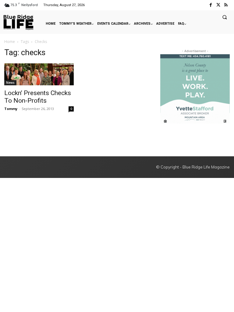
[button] (224, 17)
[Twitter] (218, 5)
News (10, 82)
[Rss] (226, 5)
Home (9, 41)
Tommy (10, 108)
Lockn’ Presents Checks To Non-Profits (37, 96)
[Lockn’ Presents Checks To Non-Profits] (39, 74)
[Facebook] (210, 5)
